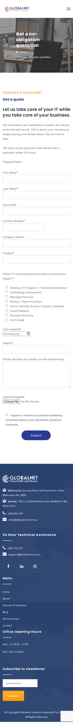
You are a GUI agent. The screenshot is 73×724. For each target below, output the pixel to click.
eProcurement (11, 618)
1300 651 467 (15, 513)
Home (6, 591)
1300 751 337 (15, 548)
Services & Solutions (14, 605)
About (6, 598)
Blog (5, 612)
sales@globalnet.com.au (22, 519)
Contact (7, 625)
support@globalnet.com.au (24, 554)
